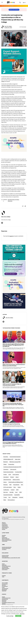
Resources (10, 201)
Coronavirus (5, 469)
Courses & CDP (5, 599)
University (21, 497)
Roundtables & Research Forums (8, 602)
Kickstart (12, 477)
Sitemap (3, 529)
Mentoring (5, 484)
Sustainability (17, 494)
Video (3, 576)
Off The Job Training (7, 487)
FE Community (5, 524)
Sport (16, 492)
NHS (22, 484)
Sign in (24, 2)
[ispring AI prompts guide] (14, 300)
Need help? (4, 590)
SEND (17, 489)
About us (3, 522)
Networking (4, 600)
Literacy (5, 482)
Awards (3, 596)
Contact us (4, 523)
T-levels (5, 497)
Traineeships (14, 497)
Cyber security (13, 469)
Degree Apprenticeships (8, 472)
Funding (5, 474)
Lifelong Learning (16, 479)
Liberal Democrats (7, 479)
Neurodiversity (16, 484)
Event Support (4, 569)
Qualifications (6, 489)
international (5, 477)
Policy (14, 487)
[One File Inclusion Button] (14, 151)
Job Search (4, 549)
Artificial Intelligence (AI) (8, 459)
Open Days (4, 601)
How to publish (5, 582)
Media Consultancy (5, 568)
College (4, 464)
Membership (4, 589)
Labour (17, 477)
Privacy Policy (4, 528)
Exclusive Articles (5, 555)
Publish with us (5, 525)
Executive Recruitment (6, 548)
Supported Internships (8, 494)
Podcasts (4, 575)
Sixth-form (5, 492)
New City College (8, 26)
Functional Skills (18, 472)
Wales (4, 499)
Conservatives (11, 464)
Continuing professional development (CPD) (12, 466)
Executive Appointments (6, 547)
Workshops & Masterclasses (7, 604)
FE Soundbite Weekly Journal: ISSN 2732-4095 (11, 557)
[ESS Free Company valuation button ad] (14, 252)
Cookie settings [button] (9, 615)
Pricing (3, 563)
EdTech (3, 536)
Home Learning (16, 474)
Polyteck (8, 85)
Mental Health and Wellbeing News (16, 482)
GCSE (9, 474)
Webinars (4, 603)
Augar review (17, 459)
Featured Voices (5, 556)
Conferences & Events (6, 597)
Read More (22, 613)
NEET (10, 484)
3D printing (5, 456)
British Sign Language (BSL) (15, 461)
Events (3, 587)
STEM (20, 492)
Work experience (11, 499)
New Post (4, 585)
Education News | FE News (13, 199)
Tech (9, 497)
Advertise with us (5, 527)
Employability (4, 537)
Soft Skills (11, 492)
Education (4, 535)
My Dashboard (5, 586)
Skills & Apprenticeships (6, 540)
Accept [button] (18, 615)
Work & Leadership (5, 538)
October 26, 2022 (8, 27)
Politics (19, 487)
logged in (11, 236)
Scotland (12, 489)
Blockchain (5, 461)
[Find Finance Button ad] (14, 268)
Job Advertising (5, 567)
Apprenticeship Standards (15, 456)
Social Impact (4, 541)
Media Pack (4, 565)
